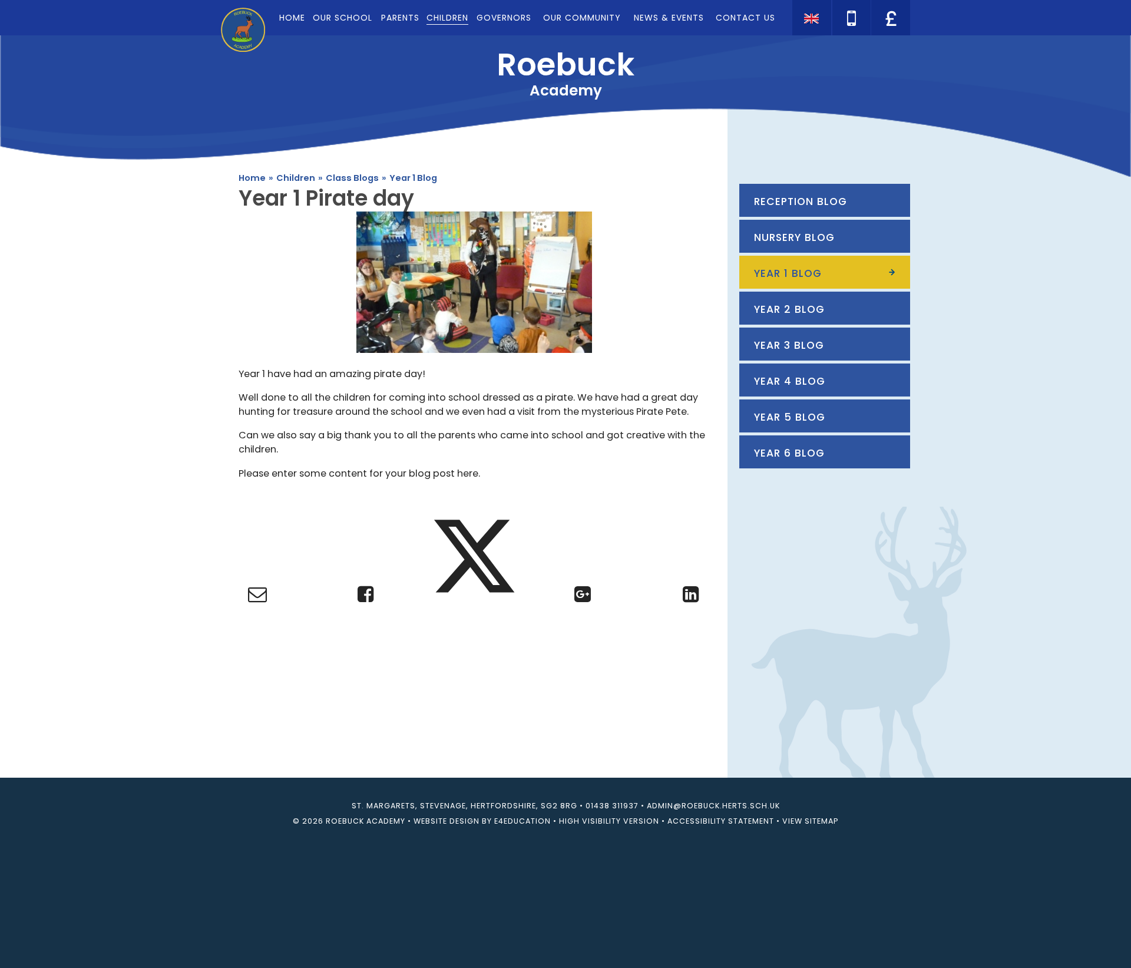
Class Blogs (352, 178)
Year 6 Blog (789, 453)
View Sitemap (810, 821)
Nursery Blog (794, 237)
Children (295, 178)
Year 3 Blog (789, 345)
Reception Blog (800, 201)
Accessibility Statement (720, 821)
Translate (889, 38)
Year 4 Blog (789, 381)
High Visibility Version (609, 821)
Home (252, 178)
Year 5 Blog (789, 417)
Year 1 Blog (413, 178)
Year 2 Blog (789, 309)
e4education (522, 821)
